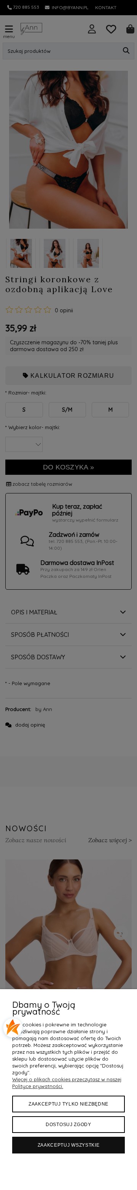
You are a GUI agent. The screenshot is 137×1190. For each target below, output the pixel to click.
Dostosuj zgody (68, 1124)
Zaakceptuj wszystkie (69, 1145)
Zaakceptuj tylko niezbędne (68, 1104)
